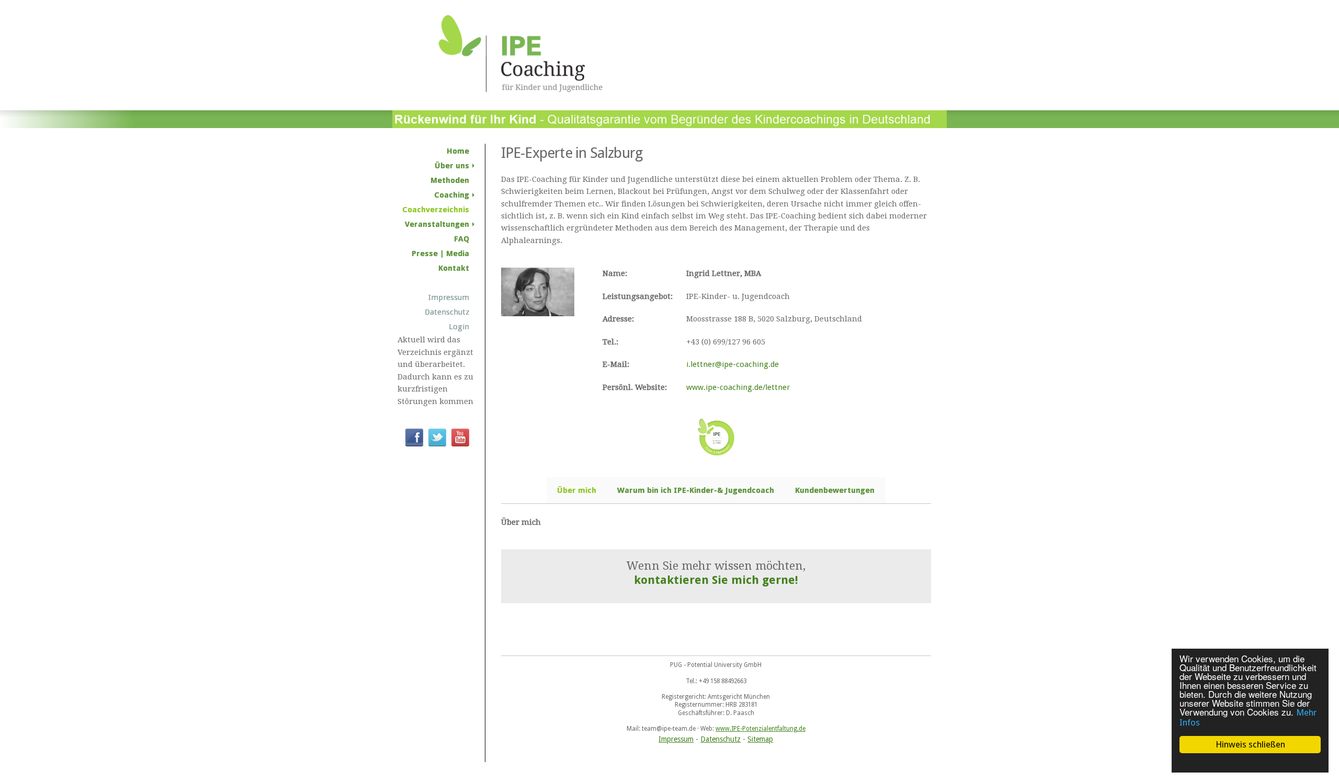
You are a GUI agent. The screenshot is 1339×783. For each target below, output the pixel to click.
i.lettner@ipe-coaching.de (732, 364)
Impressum (676, 739)
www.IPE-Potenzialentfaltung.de (760, 728)
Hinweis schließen (1250, 744)
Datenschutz (720, 739)
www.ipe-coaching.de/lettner (738, 387)
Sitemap (760, 739)
